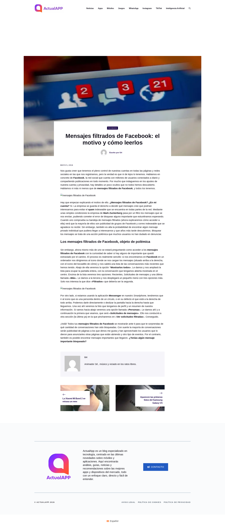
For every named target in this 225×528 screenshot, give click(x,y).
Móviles (110, 8)
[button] (189, 8)
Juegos (121, 8)
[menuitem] (112, 521)
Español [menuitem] (114, 521)
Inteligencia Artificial (175, 8)
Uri (121, 152)
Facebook (112, 128)
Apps (100, 8)
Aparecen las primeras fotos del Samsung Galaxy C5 (151, 400)
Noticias (90, 8)
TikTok (159, 8)
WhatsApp (133, 8)
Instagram (147, 8)
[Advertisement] (112, 36)
